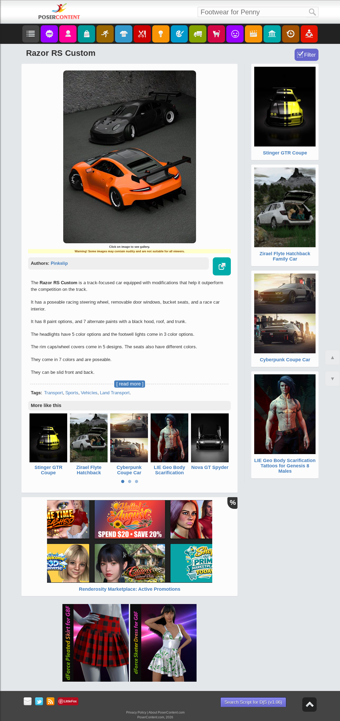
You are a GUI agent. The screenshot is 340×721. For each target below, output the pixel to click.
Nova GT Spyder (209, 467)
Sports (71, 392)
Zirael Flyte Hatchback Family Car (88, 473)
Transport (53, 392)
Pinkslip (59, 263)
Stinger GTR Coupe (48, 470)
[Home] (59, 11)
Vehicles (89, 392)
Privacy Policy (136, 712)
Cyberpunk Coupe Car (129, 470)
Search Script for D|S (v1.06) (253, 702)
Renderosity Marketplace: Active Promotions (129, 589)
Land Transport (115, 392)
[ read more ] (129, 384)
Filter (310, 55)
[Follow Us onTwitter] (39, 701)
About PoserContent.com (166, 712)
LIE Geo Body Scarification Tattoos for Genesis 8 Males (169, 475)
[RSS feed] (50, 701)
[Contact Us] (27, 701)
